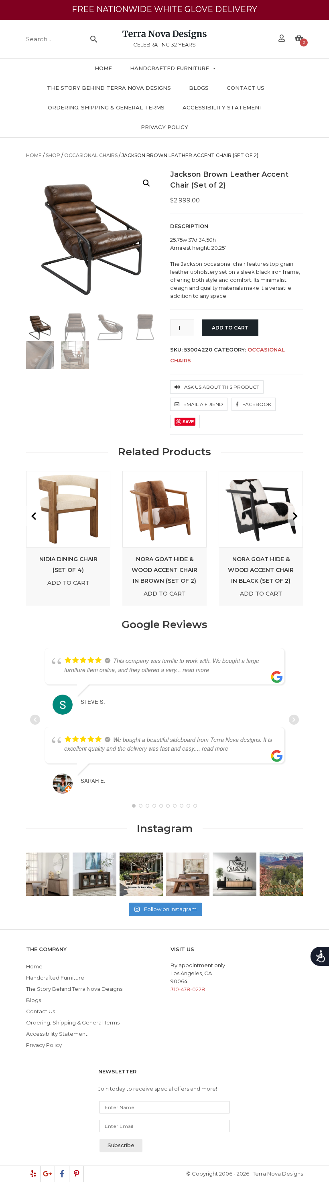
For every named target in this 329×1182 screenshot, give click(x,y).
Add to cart (230, 328)
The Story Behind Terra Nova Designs (109, 88)
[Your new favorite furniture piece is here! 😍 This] (47, 874)
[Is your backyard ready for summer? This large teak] (141, 874)
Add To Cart (68, 582)
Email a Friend (202, 404)
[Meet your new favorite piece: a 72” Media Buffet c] (94, 874)
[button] (146, 183)
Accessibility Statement (223, 107)
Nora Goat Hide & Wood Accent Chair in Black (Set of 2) (261, 570)
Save (188, 421)
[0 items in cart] (299, 39)
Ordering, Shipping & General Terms (106, 107)
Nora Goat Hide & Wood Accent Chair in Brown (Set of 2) (164, 570)
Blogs (199, 88)
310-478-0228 (188, 989)
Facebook (256, 404)
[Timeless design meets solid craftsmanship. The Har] (187, 874)
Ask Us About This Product (221, 387)
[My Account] (281, 39)
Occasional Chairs (91, 155)
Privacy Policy (164, 127)
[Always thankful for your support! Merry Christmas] (234, 874)
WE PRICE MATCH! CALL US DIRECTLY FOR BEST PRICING (164, 17)
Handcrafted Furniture (169, 68)
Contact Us (245, 88)
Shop (53, 155)
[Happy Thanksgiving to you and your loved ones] (281, 874)
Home (103, 68)
